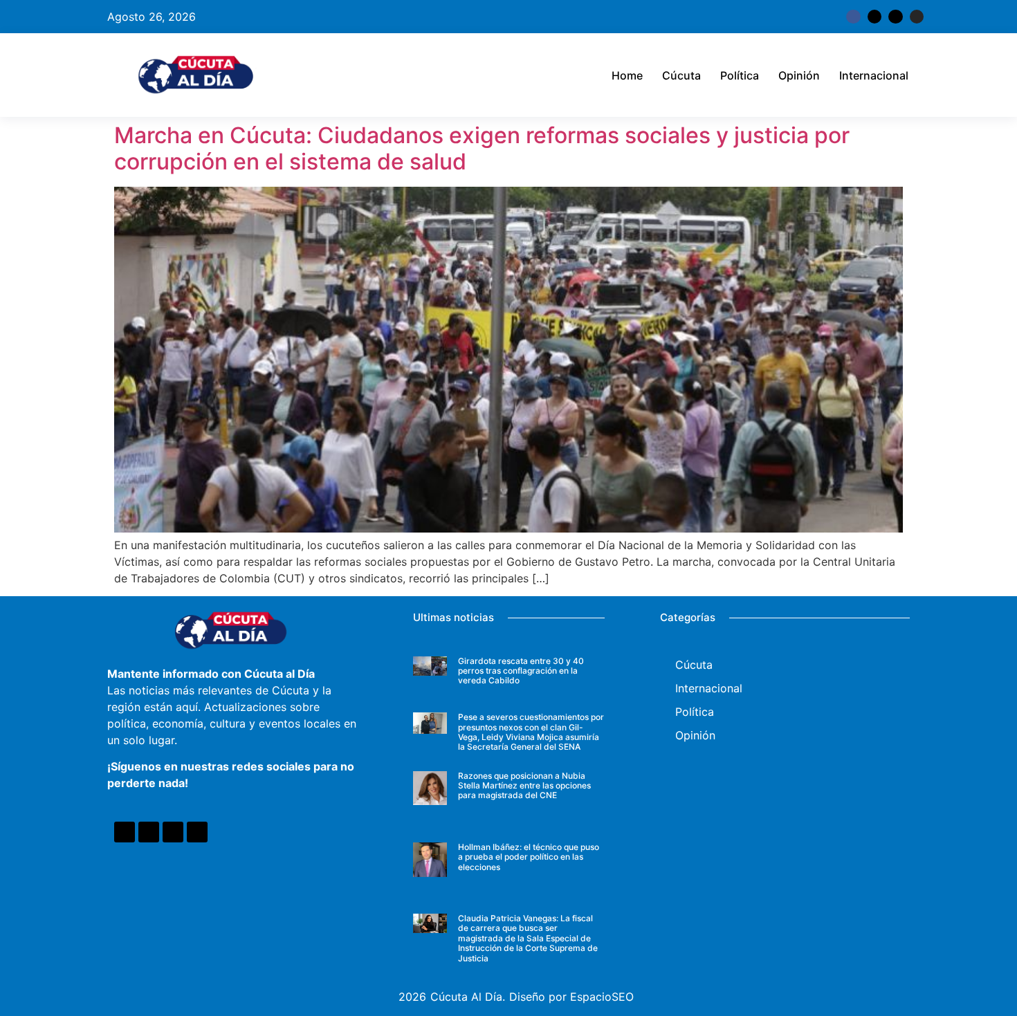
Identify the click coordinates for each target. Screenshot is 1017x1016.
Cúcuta (681, 75)
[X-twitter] (874, 17)
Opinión (799, 75)
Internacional (873, 75)
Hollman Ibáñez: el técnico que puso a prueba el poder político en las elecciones (528, 857)
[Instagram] (917, 17)
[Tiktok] (895, 17)
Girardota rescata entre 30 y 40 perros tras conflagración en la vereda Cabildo (521, 671)
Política (739, 75)
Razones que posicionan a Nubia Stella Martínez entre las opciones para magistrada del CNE (524, 785)
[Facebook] (124, 832)
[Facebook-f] (853, 17)
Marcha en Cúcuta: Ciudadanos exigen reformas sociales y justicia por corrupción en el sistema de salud (482, 148)
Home (627, 75)
